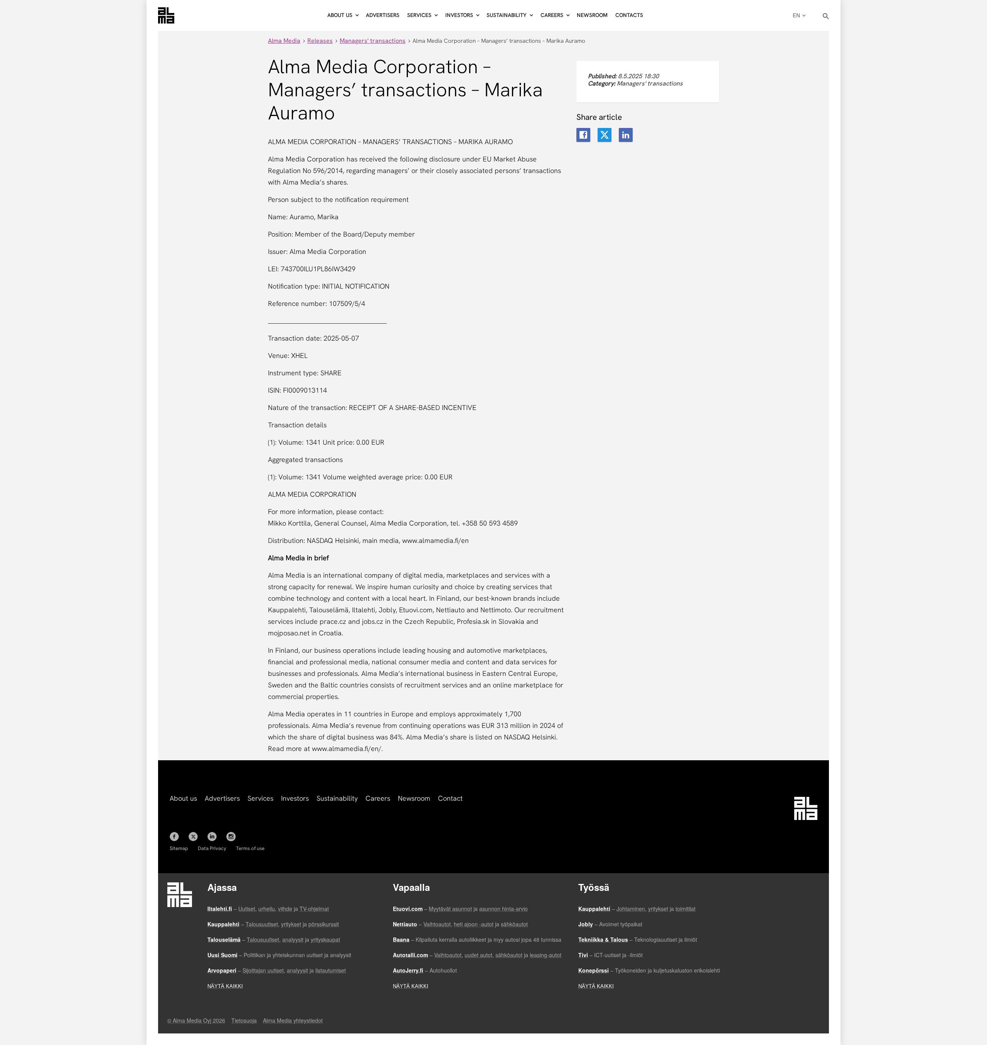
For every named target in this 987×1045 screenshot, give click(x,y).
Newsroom (592, 15)
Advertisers (382, 15)
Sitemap (179, 848)
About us (183, 798)
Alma (166, 15)
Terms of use (250, 848)
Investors (295, 798)
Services (260, 798)
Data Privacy (212, 848)
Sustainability (337, 798)
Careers (377, 798)
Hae (826, 16)
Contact (450, 798)
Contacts (629, 15)
